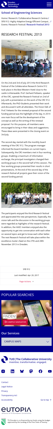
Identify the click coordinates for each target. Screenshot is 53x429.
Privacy (4, 391)
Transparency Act (9, 395)
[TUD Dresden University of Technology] (10, 4)
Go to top (45, 400)
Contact (4, 382)
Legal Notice (7, 387)
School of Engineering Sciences (21, 13)
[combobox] (26, 342)
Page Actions (25, 282)
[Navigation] (49, 4)
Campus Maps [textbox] (12, 342)
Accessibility (7, 400)
